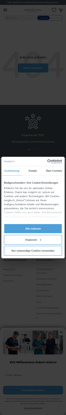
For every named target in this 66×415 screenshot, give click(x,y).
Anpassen (31, 239)
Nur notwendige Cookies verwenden (33, 250)
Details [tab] (33, 170)
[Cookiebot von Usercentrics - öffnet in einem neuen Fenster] (47, 161)
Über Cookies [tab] (54, 170)
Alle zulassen (33, 228)
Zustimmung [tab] (11, 170)
